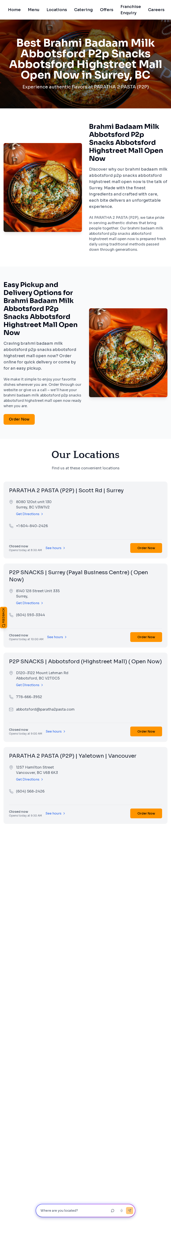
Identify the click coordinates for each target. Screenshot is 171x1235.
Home (14, 9)
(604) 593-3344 (30, 615)
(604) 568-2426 (30, 791)
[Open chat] (112, 1210)
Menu (33, 9)
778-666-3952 (29, 697)
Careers (156, 9)
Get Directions (27, 514)
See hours (53, 548)
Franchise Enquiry (132, 9)
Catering (83, 9)
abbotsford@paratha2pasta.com (45, 709)
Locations (57, 9)
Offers (106, 9)
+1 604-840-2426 (32, 526)
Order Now (19, 419)
